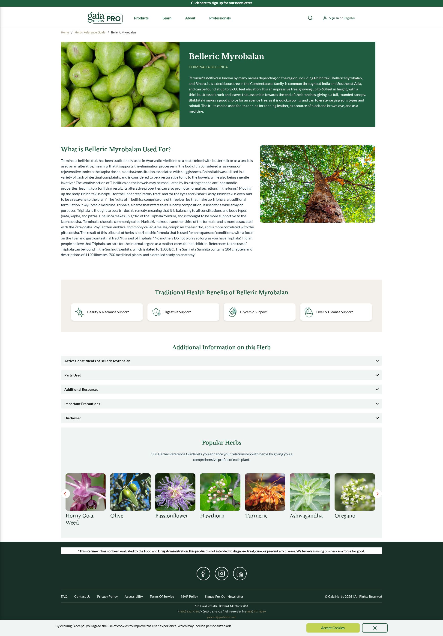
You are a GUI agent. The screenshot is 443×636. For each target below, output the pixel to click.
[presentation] (375, 628)
